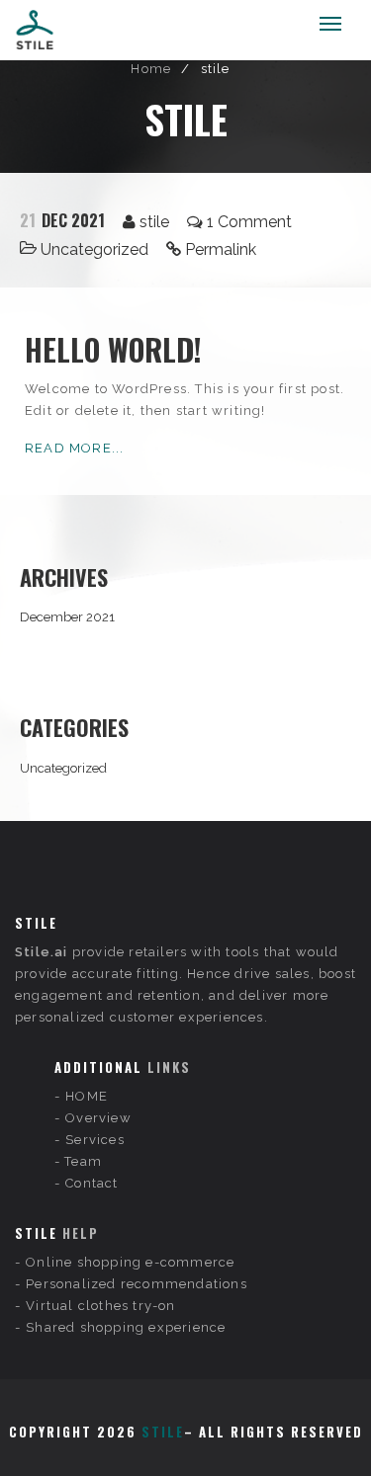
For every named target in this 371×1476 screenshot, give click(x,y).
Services (95, 1139)
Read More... (74, 448)
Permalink (220, 249)
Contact (91, 1183)
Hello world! (113, 349)
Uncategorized (94, 249)
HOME (86, 1096)
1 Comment (249, 221)
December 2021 (67, 617)
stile (154, 221)
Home (151, 68)
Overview (98, 1117)
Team (83, 1161)
